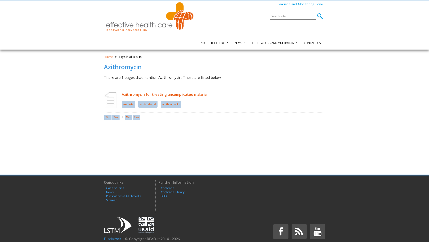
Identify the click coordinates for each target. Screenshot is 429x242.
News (238, 43)
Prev (116, 117)
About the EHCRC (213, 43)
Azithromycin (171, 104)
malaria (128, 104)
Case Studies (115, 188)
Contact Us (312, 43)
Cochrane (167, 188)
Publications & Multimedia (123, 196)
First (107, 117)
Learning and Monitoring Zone (300, 4)
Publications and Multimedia (273, 43)
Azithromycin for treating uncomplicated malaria (164, 94)
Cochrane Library (173, 192)
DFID (164, 196)
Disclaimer (112, 238)
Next (128, 117)
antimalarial (148, 104)
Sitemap (111, 200)
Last (136, 117)
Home (109, 57)
